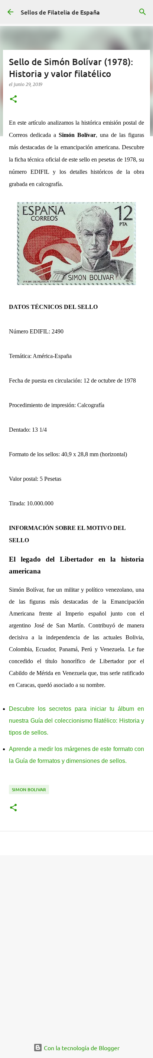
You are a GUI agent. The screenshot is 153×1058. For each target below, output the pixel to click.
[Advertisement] (76, 943)
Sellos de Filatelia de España (60, 12)
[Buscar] (142, 12)
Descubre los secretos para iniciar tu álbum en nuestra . (76, 721)
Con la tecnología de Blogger (81, 1047)
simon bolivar (29, 789)
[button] (13, 100)
